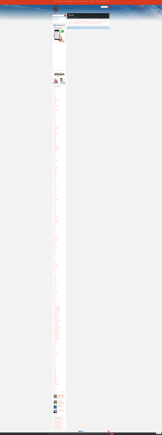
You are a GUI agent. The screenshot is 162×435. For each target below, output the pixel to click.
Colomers (55, 157)
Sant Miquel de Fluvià (56, 334)
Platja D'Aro (55, 279)
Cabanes (55, 124)
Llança (54, 230)
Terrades (55, 352)
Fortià (54, 188)
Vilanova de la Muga (56, 384)
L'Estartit (55, 208)
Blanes (54, 114)
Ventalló (55, 362)
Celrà (54, 152)
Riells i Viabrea (55, 293)
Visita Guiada (96, 23)
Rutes (60, 398)
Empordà (55, 173)
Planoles (55, 278)
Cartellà (55, 143)
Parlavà (54, 271)
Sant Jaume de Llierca (56, 318)
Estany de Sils (59, 400)
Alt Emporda (55, 93)
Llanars (54, 229)
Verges (54, 363)
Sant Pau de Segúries (56, 335)
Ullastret (55, 359)
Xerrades (100, 23)
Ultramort (55, 360)
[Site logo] (56, 8)
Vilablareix (55, 369)
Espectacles (81, 22)
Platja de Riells (60, 405)
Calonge (55, 129)
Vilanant (55, 383)
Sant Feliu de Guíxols (56, 313)
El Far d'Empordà (56, 167)
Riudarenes (55, 296)
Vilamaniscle (55, 381)
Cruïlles (54, 164)
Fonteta (55, 184)
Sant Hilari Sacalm (56, 317)
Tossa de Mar (55, 356)
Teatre (89, 23)
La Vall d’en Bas (55, 219)
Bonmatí (55, 117)
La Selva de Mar (56, 216)
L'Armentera (55, 205)
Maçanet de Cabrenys (56, 237)
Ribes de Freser (56, 292)
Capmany (55, 142)
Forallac (55, 185)
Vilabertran (55, 367)
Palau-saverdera (56, 265)
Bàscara (55, 104)
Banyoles (55, 101)
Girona (54, 192)
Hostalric (55, 201)
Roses (54, 300)
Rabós (54, 289)
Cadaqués (55, 125)
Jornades (79, 23)
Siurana (54, 349)
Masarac (55, 241)
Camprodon (55, 138)
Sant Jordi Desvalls (56, 324)
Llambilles (55, 227)
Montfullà (55, 254)
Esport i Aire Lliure (86, 22)
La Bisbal (55, 209)
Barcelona (55, 103)
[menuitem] (54, 1)
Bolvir (54, 115)
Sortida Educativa (61, 403)
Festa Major (96, 22)
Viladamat (55, 370)
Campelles (55, 135)
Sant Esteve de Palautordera (57, 310)
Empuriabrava (55, 174)
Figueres (55, 178)
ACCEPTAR (112, 433)
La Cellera (55, 212)
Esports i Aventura (60, 402)
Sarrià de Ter (55, 342)
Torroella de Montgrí (56, 353)
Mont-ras (55, 251)
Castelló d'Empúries (56, 149)
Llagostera (55, 226)
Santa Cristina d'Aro (56, 339)
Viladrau (55, 373)
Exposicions (92, 22)
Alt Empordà (59, 406)
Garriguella (55, 191)
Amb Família (62, 401)
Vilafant (54, 374)
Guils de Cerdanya (56, 198)
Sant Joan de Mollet (56, 321)
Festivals (100, 22)
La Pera (54, 215)
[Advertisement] (59, 56)
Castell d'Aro (55, 146)
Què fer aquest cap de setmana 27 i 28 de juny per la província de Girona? (59, 424)
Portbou (55, 283)
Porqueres (55, 282)
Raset (54, 290)
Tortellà (54, 355)
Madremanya (55, 240)
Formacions (70, 23)
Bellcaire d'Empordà (56, 110)
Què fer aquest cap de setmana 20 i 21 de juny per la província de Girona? (59, 426)
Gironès (55, 195)
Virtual (92, 23)
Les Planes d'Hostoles (56, 222)
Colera (54, 156)
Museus (86, 23)
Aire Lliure (59, 401)
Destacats (70, 22)
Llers (54, 233)
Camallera (55, 131)
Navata (54, 255)
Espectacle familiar (75, 22)
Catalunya (55, 150)
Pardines (55, 269)
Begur (54, 108)
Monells (55, 250)
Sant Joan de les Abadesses (57, 320)
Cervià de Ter (55, 153)
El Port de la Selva (56, 171)
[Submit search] (108, 7)
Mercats (82, 23)
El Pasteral (55, 170)
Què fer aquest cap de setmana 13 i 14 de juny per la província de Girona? (59, 428)
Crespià (55, 163)
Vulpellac (55, 390)
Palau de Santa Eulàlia (56, 264)
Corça (54, 159)
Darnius (54, 166)
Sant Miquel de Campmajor (57, 332)
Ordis (54, 258)
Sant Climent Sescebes (56, 307)
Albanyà (55, 89)
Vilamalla (55, 380)
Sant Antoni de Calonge (56, 306)
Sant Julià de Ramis (56, 325)
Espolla (54, 177)
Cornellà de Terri (56, 160)
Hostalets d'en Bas (56, 199)
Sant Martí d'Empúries (56, 328)
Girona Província (56, 194)
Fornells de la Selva (56, 187)
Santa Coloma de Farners (57, 338)
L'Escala (55, 206)
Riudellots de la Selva (56, 299)
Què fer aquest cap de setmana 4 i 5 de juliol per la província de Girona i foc (59, 422)
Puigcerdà (55, 285)
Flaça (54, 180)
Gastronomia (75, 23)
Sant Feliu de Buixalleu (56, 311)
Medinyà (55, 244)
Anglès (54, 96)
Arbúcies (55, 97)
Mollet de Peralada (56, 247)
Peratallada (55, 276)
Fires (103, 22)
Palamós (55, 262)
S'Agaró (55, 303)
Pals (54, 268)
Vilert (54, 387)
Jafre (54, 202)
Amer (54, 94)
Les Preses (55, 223)
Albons (54, 90)
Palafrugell (55, 261)
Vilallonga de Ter (56, 377)
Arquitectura (63, 411)
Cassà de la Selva (56, 145)
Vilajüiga (55, 376)
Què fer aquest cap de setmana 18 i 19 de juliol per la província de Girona (59, 419)
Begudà (55, 107)
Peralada (55, 275)
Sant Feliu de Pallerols (56, 314)
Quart (54, 286)
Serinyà (54, 345)
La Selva (59, 398)
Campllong (55, 136)
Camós (54, 132)
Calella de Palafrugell (56, 128)
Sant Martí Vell (55, 331)
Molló (54, 248)
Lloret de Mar (55, 236)
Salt (54, 304)
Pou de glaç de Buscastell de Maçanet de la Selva (61, 395)
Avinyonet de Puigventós (57, 100)
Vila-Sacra (55, 366)
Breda (54, 121)
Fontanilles (55, 181)
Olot (54, 257)
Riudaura (55, 297)
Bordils (54, 118)
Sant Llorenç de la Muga (56, 327)
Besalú (54, 111)
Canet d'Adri (55, 139)
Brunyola (55, 122)
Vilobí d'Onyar (55, 388)
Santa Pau (55, 341)
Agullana (55, 87)
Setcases (55, 346)
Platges (62, 406)
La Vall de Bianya (56, 220)
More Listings (55, 414)
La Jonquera (55, 213)
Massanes (55, 243)
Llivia (54, 234)
